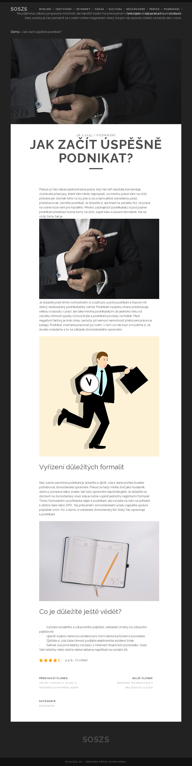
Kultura (115, 9)
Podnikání (171, 9)
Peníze (154, 9)
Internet (83, 9)
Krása (99, 9)
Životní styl (155, 13)
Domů (15, 32)
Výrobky (134, 13)
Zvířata (175, 13)
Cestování (64, 9)
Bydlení (45, 9)
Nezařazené (135, 9)
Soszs (19, 9)
